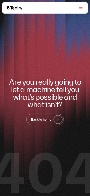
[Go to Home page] (14, 8)
